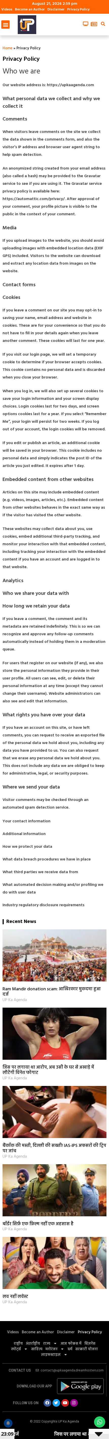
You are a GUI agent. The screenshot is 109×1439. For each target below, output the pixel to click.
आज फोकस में (71, 1343)
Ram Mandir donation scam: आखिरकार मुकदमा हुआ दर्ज (52, 992)
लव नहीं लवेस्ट (15, 1296)
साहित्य (36, 1349)
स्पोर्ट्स (16, 1349)
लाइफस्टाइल (51, 1355)
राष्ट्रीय (18, 1343)
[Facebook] (47, 1403)
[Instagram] (74, 1403)
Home (7, 48)
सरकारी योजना (86, 1349)
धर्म (70, 1349)
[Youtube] (65, 1403)
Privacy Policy (78, 9)
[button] (5, 24)
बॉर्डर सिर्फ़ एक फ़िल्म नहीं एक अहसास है (38, 1224)
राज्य (46, 1343)
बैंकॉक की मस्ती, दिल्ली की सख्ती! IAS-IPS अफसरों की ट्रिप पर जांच (54, 1148)
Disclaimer (56, 9)
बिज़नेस (89, 1343)
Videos (6, 9)
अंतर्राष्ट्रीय (33, 1343)
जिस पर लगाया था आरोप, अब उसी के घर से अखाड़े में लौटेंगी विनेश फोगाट (48, 1070)
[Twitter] (56, 1403)
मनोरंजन (51, 1349)
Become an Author (30, 9)
